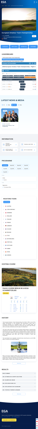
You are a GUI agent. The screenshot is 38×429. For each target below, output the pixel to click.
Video (21, 104)
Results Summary (6, 373)
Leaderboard (5, 46)
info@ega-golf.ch (16, 416)
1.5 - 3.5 (22, 86)
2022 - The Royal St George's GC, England (11, 389)
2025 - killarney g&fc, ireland (9, 380)
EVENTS (6, 5)
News (9, 104)
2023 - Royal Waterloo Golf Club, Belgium (11, 386)
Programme (33, 46)
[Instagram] (37, 426)
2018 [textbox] (34, 36)
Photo (15, 104)
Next (36, 46)
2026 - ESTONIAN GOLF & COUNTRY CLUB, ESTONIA (12, 376)
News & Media (14, 46)
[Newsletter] (37, 428)
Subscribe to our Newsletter (9, 420)
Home (3, 5)
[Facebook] (37, 419)
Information (24, 46)
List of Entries (6, 202)
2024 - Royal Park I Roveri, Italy (9, 383)
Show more (19, 363)
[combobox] (34, 36)
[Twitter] (37, 424)
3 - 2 (22, 89)
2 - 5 (22, 84)
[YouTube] (37, 421)
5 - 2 (22, 81)
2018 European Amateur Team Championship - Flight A (13, 59)
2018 (9, 5)
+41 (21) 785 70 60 (6, 416)
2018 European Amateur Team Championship (11, 57)
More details (5, 293)
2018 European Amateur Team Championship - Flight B (13, 61)
